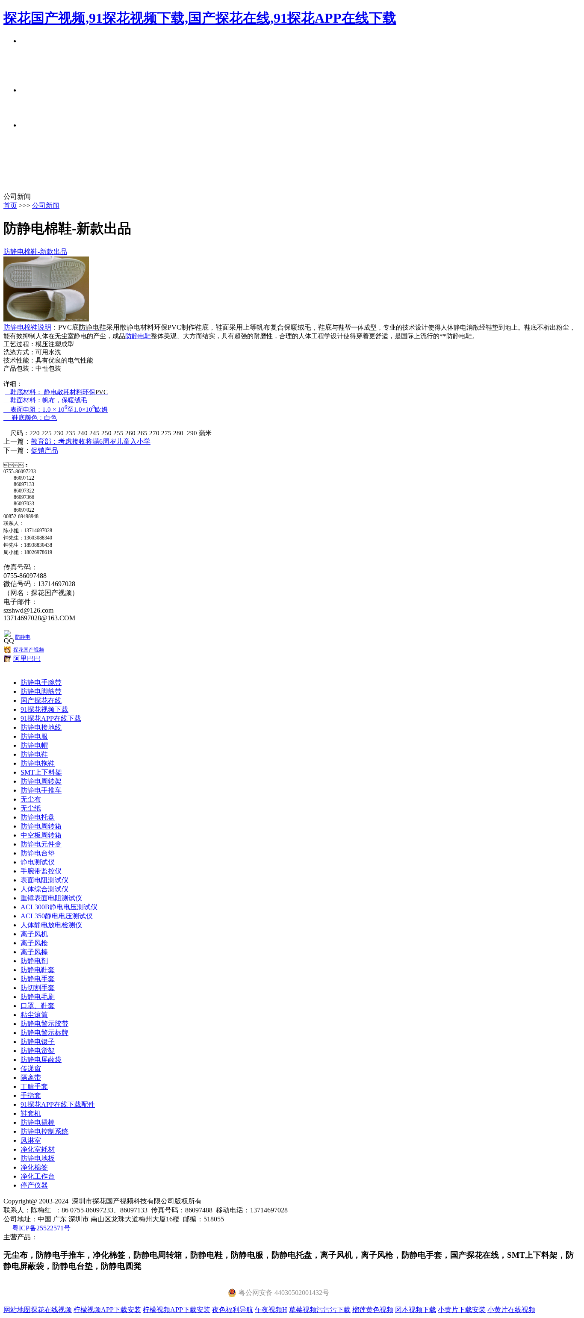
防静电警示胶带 (44, 1023)
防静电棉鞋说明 (27, 327)
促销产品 (44, 450)
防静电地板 (38, 1158)
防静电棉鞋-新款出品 (35, 251)
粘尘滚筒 (34, 1014)
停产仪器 (34, 1185)
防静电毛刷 (38, 996)
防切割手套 (38, 987)
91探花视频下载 (44, 709)
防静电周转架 (41, 781)
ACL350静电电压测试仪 (57, 916)
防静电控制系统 (44, 1131)
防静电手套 (38, 978)
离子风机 (34, 934)
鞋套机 (31, 1113)
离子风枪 (34, 942)
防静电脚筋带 (41, 691)
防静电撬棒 (38, 1122)
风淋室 (31, 1140)
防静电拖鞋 (38, 763)
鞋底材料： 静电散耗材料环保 (56, 392)
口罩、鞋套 (38, 1005)
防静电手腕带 (41, 682)
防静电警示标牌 (44, 1032)
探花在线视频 (51, 1309)
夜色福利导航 (232, 1309)
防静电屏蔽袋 (41, 1059)
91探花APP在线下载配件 (58, 1104)
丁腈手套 (34, 1086)
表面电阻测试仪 (44, 880)
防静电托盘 (38, 817)
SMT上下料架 (41, 772)
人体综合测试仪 (44, 889)
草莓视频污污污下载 (320, 1309)
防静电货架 (38, 1050)
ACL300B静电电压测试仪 (59, 907)
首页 (10, 205)
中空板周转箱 (41, 835)
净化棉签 (34, 1167)
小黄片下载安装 (462, 1309)
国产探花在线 (41, 700)
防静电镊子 (38, 1041)
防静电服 (34, 736)
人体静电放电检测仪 (51, 925)
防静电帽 (34, 745)
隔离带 (31, 1077)
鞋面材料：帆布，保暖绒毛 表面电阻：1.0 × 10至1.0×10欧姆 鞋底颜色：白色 (55, 409)
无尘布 (31, 799)
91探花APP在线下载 (51, 718)
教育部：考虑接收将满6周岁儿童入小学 (90, 441)
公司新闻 (45, 205)
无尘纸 (31, 808)
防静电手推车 (41, 790)
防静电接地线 (41, 727)
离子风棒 (34, 951)
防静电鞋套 (38, 969)
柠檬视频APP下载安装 (107, 1309)
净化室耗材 (38, 1149)
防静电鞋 (138, 336)
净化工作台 (38, 1176)
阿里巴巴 (27, 658)
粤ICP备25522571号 (41, 1228)
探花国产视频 (28, 650)
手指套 (31, 1095)
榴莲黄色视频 (372, 1309)
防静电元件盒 (41, 844)
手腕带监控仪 (41, 871)
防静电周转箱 (41, 826)
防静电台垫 (38, 853)
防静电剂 (34, 960)
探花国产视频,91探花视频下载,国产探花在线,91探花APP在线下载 (199, 18)
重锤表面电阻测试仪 (51, 898)
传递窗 (31, 1068)
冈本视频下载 (415, 1309)
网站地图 (17, 1309)
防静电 (22, 637)
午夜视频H (271, 1309)
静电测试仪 (38, 862)
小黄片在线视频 (511, 1309)
